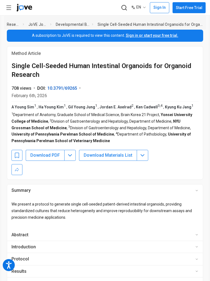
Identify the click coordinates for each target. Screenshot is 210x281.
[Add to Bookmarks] (16, 155)
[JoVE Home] (24, 8)
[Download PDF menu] (70, 155)
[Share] (16, 169)
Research (14, 24)
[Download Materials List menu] (142, 155)
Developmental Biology (73, 24)
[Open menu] (8, 7)
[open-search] (124, 8)
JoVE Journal (38, 24)
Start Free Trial (189, 7)
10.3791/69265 (62, 88)
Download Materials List (108, 155)
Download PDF (45, 155)
